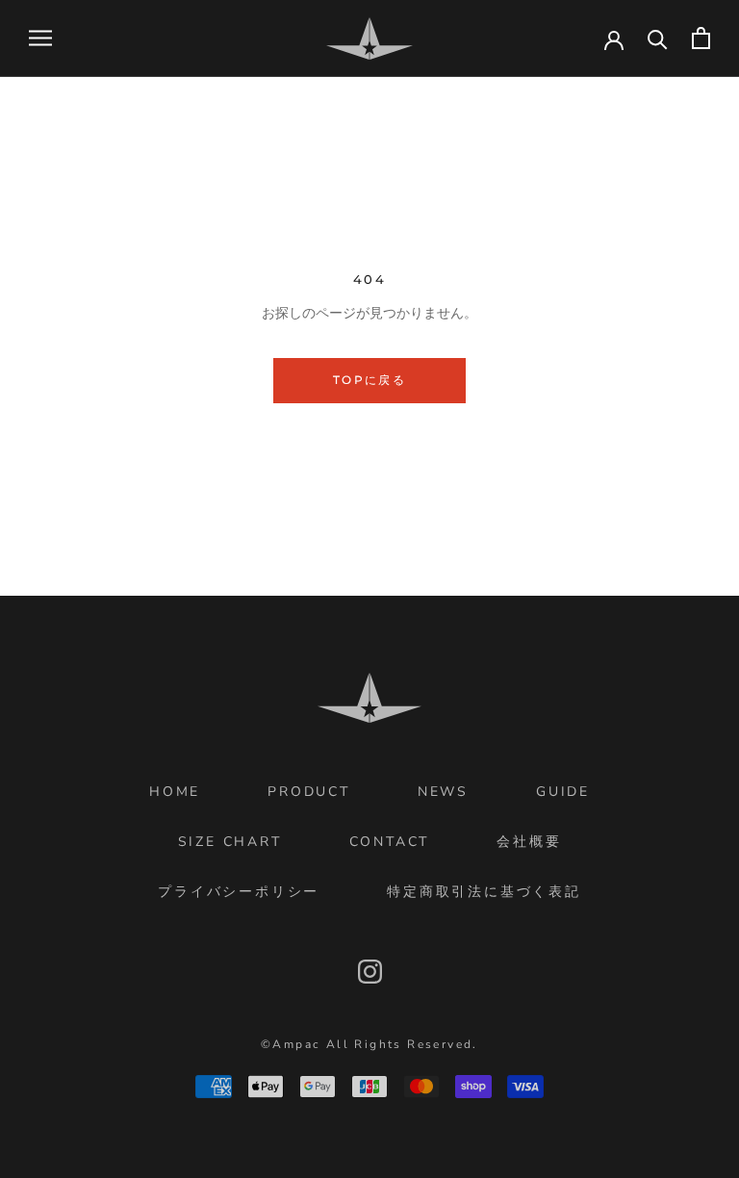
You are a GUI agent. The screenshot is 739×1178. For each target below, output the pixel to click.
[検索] (658, 38)
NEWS (443, 791)
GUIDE (563, 791)
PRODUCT (309, 791)
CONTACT (389, 841)
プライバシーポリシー (238, 892)
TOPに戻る (369, 379)
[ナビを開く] (40, 38)
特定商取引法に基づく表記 (484, 892)
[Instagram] (370, 972)
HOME (174, 791)
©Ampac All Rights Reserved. (369, 1044)
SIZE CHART (230, 841)
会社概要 (529, 841)
